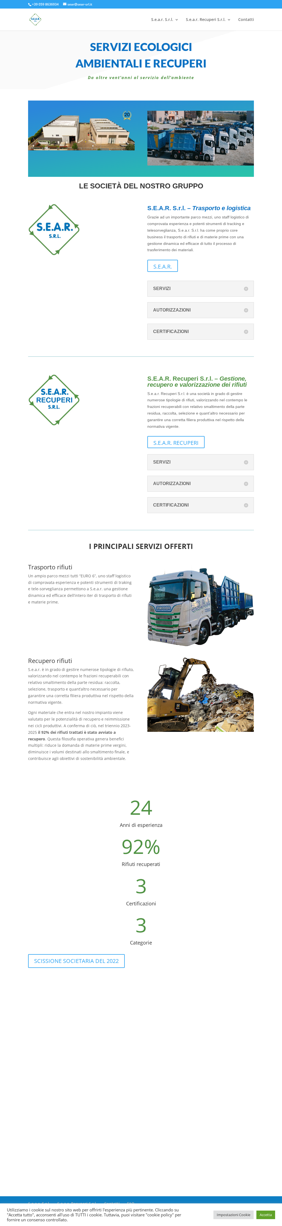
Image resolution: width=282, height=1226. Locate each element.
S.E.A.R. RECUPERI (176, 442)
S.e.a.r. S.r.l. (162, 20)
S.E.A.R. (162, 266)
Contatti (246, 20)
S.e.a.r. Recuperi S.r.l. (206, 20)
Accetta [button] (266, 1214)
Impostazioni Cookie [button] (233, 1214)
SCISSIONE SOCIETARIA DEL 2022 (76, 961)
